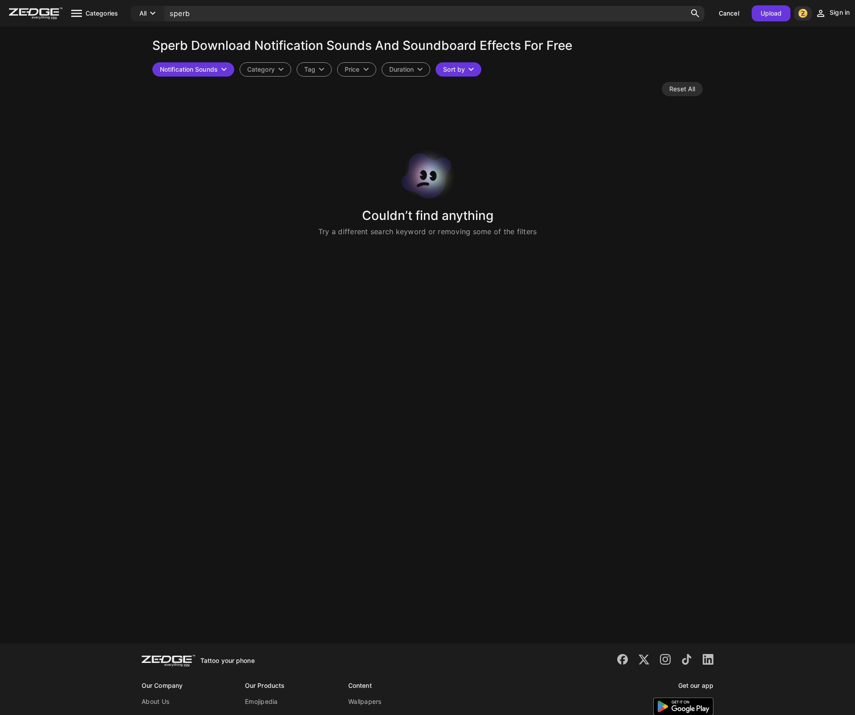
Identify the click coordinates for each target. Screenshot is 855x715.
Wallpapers (365, 701)
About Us (155, 701)
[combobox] (314, 69)
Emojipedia (261, 701)
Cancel (729, 13)
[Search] (695, 13)
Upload (771, 13)
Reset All (682, 89)
